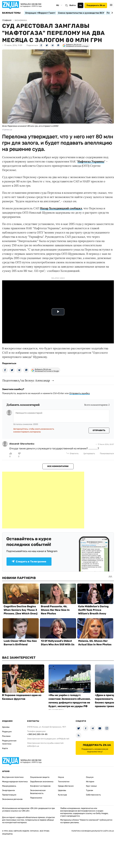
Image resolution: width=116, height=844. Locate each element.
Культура (62, 795)
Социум (90, 777)
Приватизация (9, 795)
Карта (5, 748)
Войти (72, 5)
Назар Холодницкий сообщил (61, 208)
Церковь (62, 790)
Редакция (7, 731)
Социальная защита (39, 777)
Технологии (63, 781)
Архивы (5, 727)
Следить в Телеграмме (31, 561)
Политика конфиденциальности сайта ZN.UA (92, 831)
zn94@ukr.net (63, 738)
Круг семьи (91, 786)
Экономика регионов (12, 799)
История (90, 781)
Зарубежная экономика (41, 781)
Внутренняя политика (12, 777)
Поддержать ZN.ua (96, 5)
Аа (80, 5)
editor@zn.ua (33, 746)
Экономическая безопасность (38, 792)
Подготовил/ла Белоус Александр (26, 380)
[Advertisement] (43, 500)
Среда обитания (66, 786)
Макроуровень (9, 786)
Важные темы (11, 13)
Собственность (93, 795)
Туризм (89, 790)
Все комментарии (57, 466)
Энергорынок (8, 790)
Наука (61, 777)
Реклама (6, 736)
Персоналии (36, 798)
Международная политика (15, 781)
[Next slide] (111, 12)
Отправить (99, 430)
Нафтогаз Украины (91, 161)
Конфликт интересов (40, 786)
